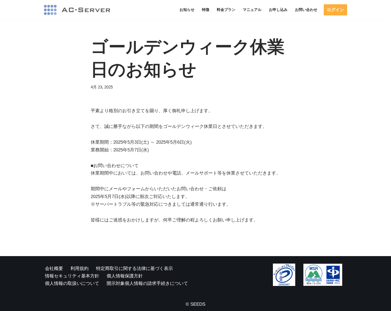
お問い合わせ (306, 10)
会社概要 (54, 268)
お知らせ (187, 10)
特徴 (205, 10)
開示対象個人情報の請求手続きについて (147, 283)
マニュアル (252, 10)
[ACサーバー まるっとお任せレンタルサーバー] (77, 10)
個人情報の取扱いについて (72, 283)
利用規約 (79, 268)
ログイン (335, 9)
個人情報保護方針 (125, 275)
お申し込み (278, 10)
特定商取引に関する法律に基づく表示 (134, 268)
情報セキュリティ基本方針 (72, 275)
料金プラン (226, 10)
